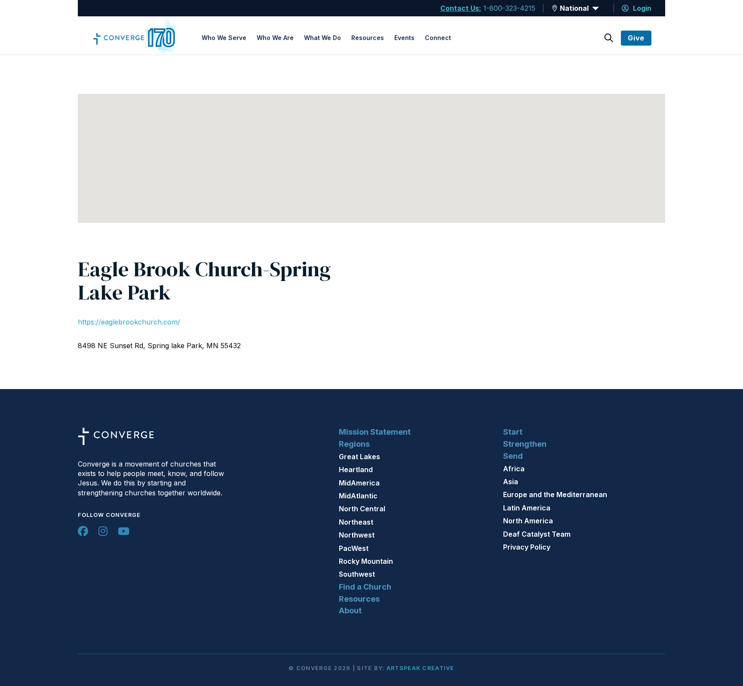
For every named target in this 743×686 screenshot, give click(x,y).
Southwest (357, 574)
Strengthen (525, 443)
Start (512, 431)
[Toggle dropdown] (554, 8)
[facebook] (83, 531)
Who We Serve (224, 37)
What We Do (322, 37)
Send (513, 455)
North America (528, 520)
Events (404, 37)
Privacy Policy (526, 547)
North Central (362, 508)
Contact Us (459, 8)
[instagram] (102, 531)
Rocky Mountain (366, 561)
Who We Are (275, 37)
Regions (354, 443)
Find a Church (365, 586)
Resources (367, 37)
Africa (514, 468)
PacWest (353, 548)
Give (636, 38)
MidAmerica (359, 483)
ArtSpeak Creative (420, 668)
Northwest (357, 535)
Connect (438, 37)
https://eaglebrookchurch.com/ (129, 322)
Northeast (356, 522)
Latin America (526, 508)
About (350, 610)
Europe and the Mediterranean (555, 494)
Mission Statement (375, 431)
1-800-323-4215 (509, 8)
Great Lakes (359, 456)
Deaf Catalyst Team (537, 534)
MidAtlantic (358, 495)
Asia (510, 481)
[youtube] (123, 531)
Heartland (356, 469)
